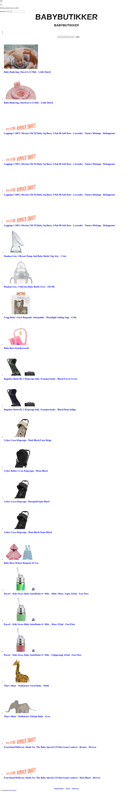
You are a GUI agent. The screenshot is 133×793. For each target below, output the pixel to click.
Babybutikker (12, 790)
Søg (77, 37)
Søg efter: (3, 11)
